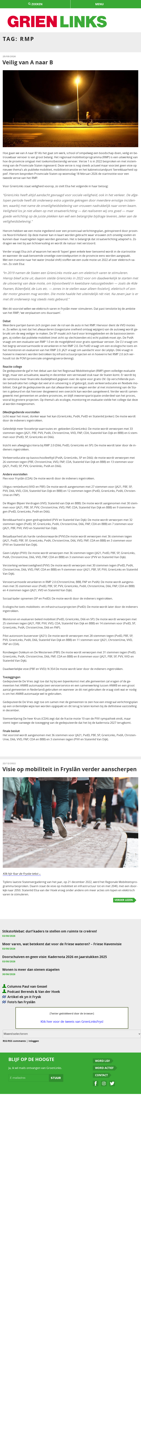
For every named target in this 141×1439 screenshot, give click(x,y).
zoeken (36, 4)
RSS (5, 1041)
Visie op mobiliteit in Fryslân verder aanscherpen (69, 769)
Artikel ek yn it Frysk (24, 996)
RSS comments (17, 1041)
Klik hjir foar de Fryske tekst (20, 874)
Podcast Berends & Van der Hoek (33, 991)
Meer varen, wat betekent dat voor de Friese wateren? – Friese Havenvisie (62, 944)
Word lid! (102, 1061)
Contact (101, 1075)
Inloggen (34, 1041)
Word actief (104, 1068)
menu (99, 4)
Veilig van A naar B (27, 62)
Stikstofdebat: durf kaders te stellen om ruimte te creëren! (49, 931)
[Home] (58, 22)
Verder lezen (124, 900)
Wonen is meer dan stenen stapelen (30, 969)
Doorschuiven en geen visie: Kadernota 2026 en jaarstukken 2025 (54, 956)
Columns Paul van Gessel (26, 986)
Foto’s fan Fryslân (21, 1002)
